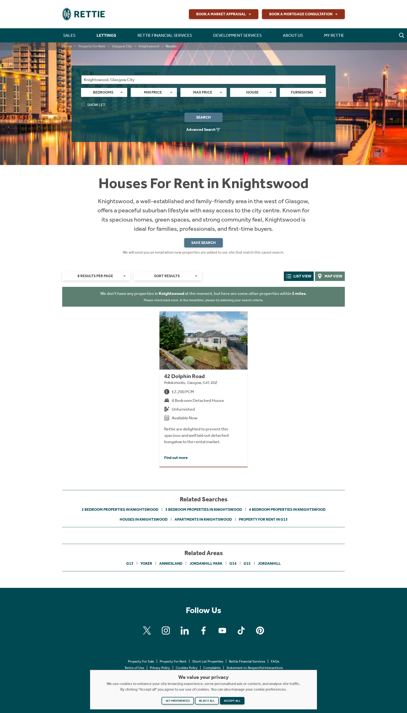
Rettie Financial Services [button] (165, 35)
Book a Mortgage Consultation (300, 14)
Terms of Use (134, 668)
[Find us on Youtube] (222, 630)
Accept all (232, 700)
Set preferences (178, 700)
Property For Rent (91, 46)
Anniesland (170, 563)
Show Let (96, 105)
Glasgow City (122, 46)
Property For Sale (141, 661)
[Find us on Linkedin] (185, 630)
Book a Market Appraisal (221, 14)
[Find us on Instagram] (166, 630)
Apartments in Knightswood (203, 519)
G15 (247, 563)
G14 (232, 563)
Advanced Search (201, 129)
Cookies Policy (187, 668)
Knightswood (149, 46)
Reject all (207, 700)
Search (203, 117)
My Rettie (334, 35)
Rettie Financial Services (247, 661)
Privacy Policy (160, 668)
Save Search (203, 242)
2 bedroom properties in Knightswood (120, 509)
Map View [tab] (333, 276)
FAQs (275, 661)
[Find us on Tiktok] (241, 630)
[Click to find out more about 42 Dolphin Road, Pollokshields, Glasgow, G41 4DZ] (203, 388)
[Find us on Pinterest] (260, 630)
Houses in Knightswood (143, 519)
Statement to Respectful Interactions (254, 668)
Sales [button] (69, 35)
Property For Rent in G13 (263, 519)
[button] (401, 35)
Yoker (146, 563)
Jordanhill (269, 563)
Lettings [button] (106, 35)
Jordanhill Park (205, 563)
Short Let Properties (207, 661)
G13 (129, 563)
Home (67, 46)
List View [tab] (302, 276)
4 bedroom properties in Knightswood (287, 509)
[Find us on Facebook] (203, 630)
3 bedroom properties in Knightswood (203, 509)
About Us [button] (293, 35)
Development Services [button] (237, 35)
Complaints (212, 668)
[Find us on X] (147, 630)
